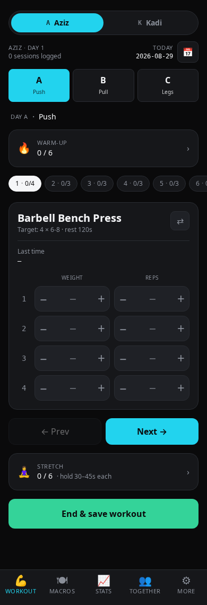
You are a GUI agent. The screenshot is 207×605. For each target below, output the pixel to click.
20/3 (61, 183)
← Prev (55, 431)
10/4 (24, 183)
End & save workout (104, 514)
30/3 (97, 183)
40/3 (133, 183)
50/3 (169, 183)
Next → (152, 431)
